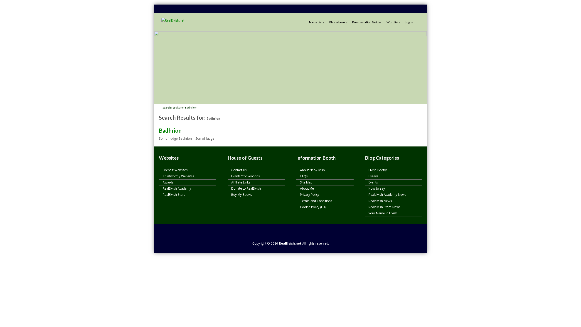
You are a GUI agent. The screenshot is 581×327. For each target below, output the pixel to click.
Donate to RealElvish (246, 188)
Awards (168, 182)
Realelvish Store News (385, 207)
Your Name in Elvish (383, 213)
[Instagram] (417, 9)
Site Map (306, 182)
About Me (307, 188)
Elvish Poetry (378, 170)
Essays (373, 176)
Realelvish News (380, 201)
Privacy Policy (309, 194)
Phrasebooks (338, 22)
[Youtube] (409, 9)
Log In (409, 22)
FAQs (304, 176)
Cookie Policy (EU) (313, 207)
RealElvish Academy (177, 188)
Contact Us (239, 170)
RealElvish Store (174, 194)
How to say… (378, 188)
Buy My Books (241, 194)
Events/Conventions (245, 176)
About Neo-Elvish (312, 170)
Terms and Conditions (316, 201)
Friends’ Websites (175, 170)
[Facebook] (392, 9)
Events (373, 182)
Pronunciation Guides (367, 22)
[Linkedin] (400, 9)
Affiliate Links (240, 182)
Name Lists (316, 22)
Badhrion (170, 130)
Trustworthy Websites (178, 176)
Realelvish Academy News (387, 194)
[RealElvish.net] (172, 20)
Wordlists (393, 22)
